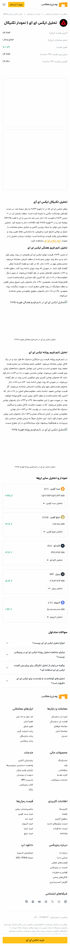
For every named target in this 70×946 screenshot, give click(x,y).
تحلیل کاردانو (54, 560)
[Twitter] (52, 902)
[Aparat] (46, 902)
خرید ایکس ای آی (35, 940)
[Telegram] (33, 902)
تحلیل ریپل (55, 588)
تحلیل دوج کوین (53, 531)
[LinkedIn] (65, 902)
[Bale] (26, 901)
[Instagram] (59, 902)
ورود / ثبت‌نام (16, 4)
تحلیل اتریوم (55, 617)
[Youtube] (39, 902)
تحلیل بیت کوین (53, 503)
